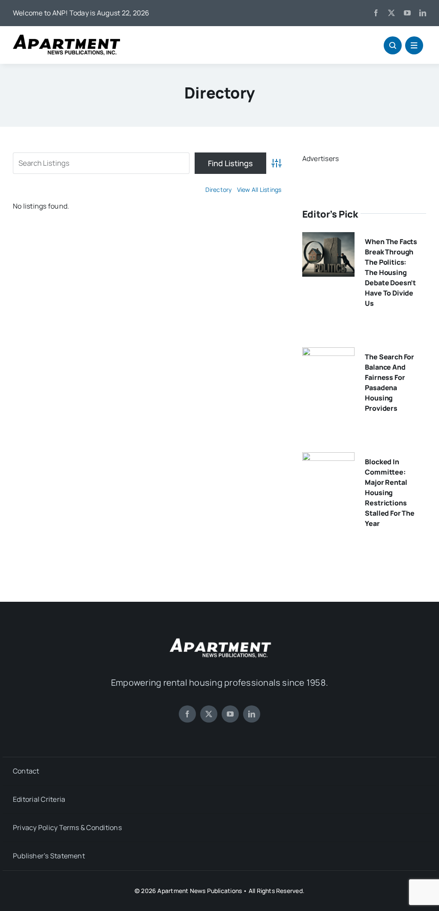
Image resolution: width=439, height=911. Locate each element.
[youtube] (407, 12)
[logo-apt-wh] (219, 639)
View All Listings (259, 189)
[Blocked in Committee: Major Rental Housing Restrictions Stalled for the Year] (328, 458)
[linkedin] (422, 12)
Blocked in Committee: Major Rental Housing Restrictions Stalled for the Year (390, 492)
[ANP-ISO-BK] (66, 38)
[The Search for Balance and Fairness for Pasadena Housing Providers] (328, 353)
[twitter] (391, 12)
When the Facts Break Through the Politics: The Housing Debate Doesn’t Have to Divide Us (391, 272)
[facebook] (376, 12)
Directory (218, 189)
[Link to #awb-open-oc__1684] (414, 45)
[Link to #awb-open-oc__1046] (393, 45)
